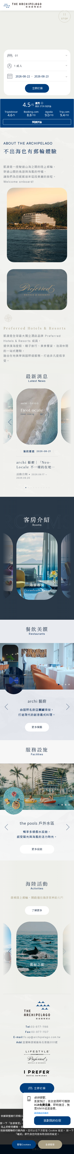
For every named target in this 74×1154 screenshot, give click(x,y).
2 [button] (28, 487)
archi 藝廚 (37, 701)
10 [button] (49, 487)
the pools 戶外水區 (37, 823)
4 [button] (33, 487)
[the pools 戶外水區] (37, 787)
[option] (37, 21)
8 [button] (44, 487)
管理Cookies (24, 1144)
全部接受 (50, 1144)
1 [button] (26, 487)
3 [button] (31, 487)
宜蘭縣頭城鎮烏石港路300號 (40, 1042)
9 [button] (46, 487)
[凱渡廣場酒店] (22, 5)
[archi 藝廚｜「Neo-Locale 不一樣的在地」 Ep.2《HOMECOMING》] (37, 416)
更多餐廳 (37, 727)
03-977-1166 (40, 1027)
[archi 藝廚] (37, 666)
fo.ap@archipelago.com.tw (42, 1037)
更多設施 (37, 849)
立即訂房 (40, 1088)
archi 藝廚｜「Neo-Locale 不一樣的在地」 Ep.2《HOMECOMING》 (35, 464)
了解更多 (37, 910)
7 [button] (41, 487)
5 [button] (36, 487)
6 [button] (39, 487)
